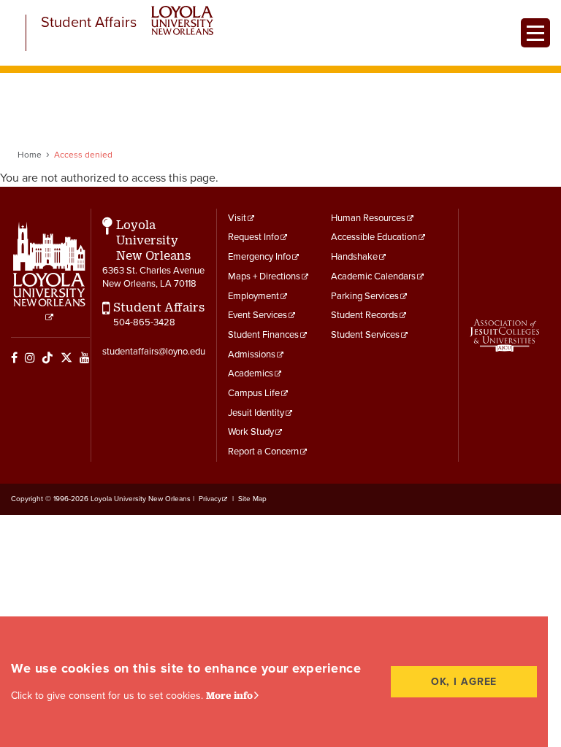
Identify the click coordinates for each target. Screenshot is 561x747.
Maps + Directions (264, 276)
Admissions (251, 354)
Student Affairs (89, 23)
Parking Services (365, 296)
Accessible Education (374, 237)
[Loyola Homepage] (49, 272)
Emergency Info (259, 257)
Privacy (210, 499)
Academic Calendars (373, 276)
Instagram (30, 357)
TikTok (47, 357)
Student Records (364, 315)
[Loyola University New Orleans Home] (182, 20)
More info (229, 695)
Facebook (14, 357)
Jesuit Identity (256, 413)
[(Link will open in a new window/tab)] (504, 335)
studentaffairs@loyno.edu (153, 351)
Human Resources (368, 218)
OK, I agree (464, 682)
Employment (253, 296)
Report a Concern (263, 451)
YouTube (85, 357)
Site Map (252, 499)
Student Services (365, 335)
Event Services (257, 315)
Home (30, 155)
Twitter (66, 357)
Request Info (253, 237)
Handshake (354, 257)
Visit (237, 218)
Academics (250, 373)
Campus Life (254, 393)
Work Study (251, 432)
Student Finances (263, 335)
